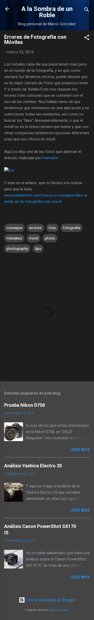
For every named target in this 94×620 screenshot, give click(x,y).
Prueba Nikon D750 (24, 405)
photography (17, 248)
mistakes (14, 238)
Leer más (80, 449)
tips (38, 248)
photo (50, 238)
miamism (50, 158)
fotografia (71, 227)
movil (33, 238)
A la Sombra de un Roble (47, 12)
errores (35, 227)
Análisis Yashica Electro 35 (33, 465)
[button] (87, 38)
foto (52, 227)
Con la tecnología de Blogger (50, 600)
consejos (14, 227)
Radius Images (59, 610)
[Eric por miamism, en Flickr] (9, 170)
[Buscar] (87, 10)
